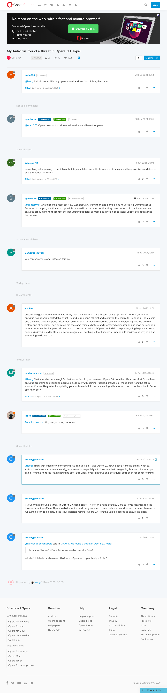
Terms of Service (118, 634)
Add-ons (53, 616)
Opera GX (16, 58)
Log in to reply (151, 58)
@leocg (42, 75)
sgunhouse (31, 119)
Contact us (147, 639)
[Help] (76, 5)
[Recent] (46, 5)
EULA (112, 630)
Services (54, 608)
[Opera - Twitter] (13, 683)
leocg (28, 415)
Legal (113, 608)
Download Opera (85, 28)
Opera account (56, 620)
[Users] (58, 5)
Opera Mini (14, 656)
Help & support (87, 616)
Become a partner (150, 634)
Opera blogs (85, 620)
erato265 (30, 75)
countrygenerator (34, 459)
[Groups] (64, 5)
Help (82, 608)
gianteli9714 (31, 163)
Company (147, 608)
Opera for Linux (16, 630)
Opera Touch (15, 660)
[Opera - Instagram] (31, 683)
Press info (146, 620)
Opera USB (14, 640)
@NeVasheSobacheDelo (38, 543)
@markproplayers (73, 416)
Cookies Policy (117, 625)
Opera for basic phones (21, 665)
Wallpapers (54, 625)
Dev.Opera (84, 630)
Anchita (29, 308)
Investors (146, 630)
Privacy (113, 620)
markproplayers (33, 373)
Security (113, 616)
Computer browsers (17, 615)
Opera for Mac (16, 626)
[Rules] (70, 5)
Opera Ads (54, 630)
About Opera (148, 616)
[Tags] (52, 5)
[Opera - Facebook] (7, 683)
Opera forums (86, 625)
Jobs (143, 625)
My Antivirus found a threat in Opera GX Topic (86, 543)
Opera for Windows (18, 621)
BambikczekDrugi (34, 252)
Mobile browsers (15, 645)
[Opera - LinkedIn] (25, 683)
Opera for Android (18, 651)
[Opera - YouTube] (19, 683)
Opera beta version (19, 635)
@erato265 (76, 119)
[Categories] (39, 5)
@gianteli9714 (77, 198)
